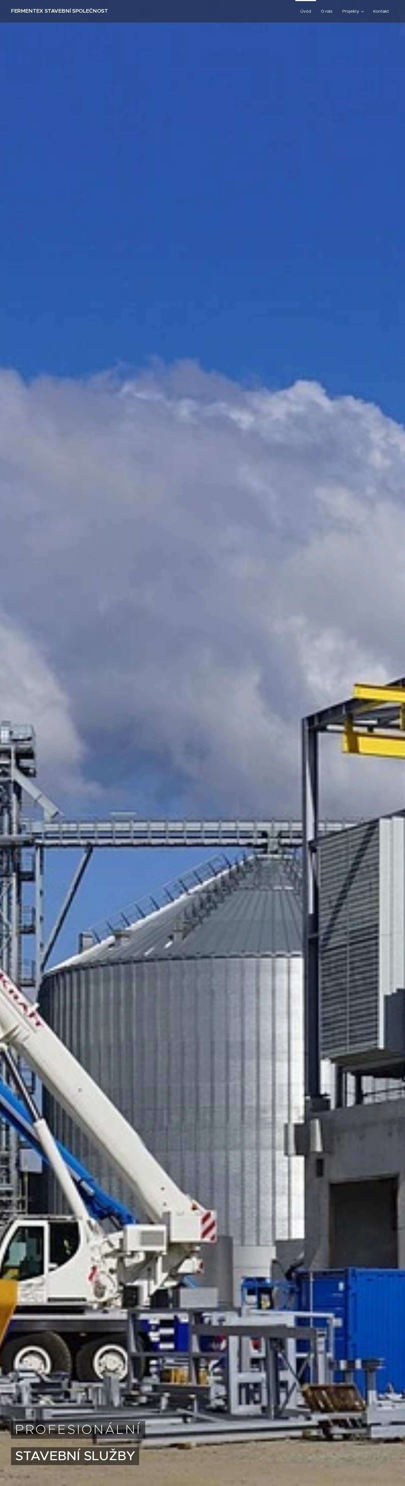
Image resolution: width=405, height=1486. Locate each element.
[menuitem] (305, 11)
